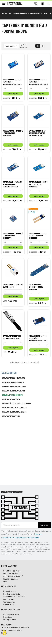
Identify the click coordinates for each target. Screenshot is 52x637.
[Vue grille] (37, 46)
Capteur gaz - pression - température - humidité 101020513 (12, 184)
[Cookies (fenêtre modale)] (4, 633)
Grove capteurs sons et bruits (14, 412)
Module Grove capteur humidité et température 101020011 (12, 81)
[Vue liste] (42, 46)
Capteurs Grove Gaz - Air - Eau (14, 386)
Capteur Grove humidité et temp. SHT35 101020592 (38, 184)
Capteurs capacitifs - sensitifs (14, 407)
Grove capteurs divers (11, 416)
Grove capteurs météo (11, 399)
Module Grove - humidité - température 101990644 (13, 235)
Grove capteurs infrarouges (13, 378)
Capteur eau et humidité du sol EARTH (13, 285)
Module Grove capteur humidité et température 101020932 (38, 338)
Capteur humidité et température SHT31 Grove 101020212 (37, 133)
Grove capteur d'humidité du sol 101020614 (36, 286)
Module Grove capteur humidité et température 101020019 (38, 81)
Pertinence (10, 46)
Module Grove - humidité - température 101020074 (13, 133)
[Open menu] (3, 4)
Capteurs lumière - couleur (13, 382)
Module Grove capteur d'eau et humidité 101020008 (38, 235)
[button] (49, 4)
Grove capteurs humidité (12, 395)
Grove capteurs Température (13, 391)
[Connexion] (42, 3)
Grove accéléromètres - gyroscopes (16, 403)
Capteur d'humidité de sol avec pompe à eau (12, 337)
